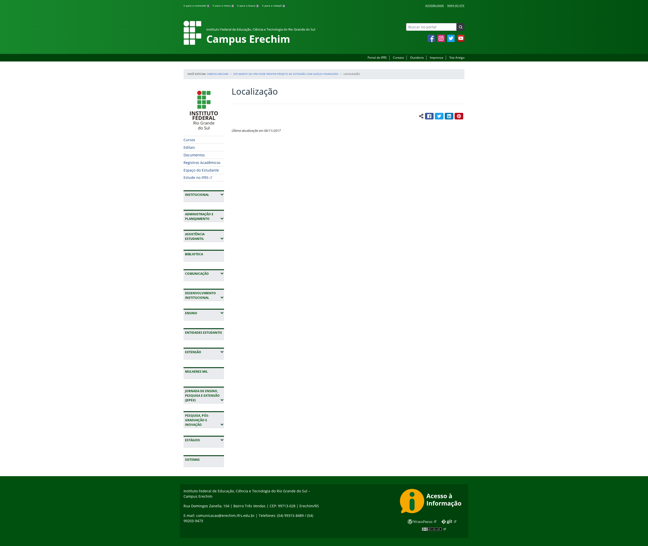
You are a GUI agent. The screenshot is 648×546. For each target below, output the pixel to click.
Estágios (204, 440)
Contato (398, 57)
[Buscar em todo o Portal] (460, 27)
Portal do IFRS (377, 57)
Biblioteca (194, 254)
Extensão (204, 352)
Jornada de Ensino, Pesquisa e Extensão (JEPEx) (204, 395)
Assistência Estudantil (204, 236)
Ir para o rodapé (273, 5)
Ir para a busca (247, 5)
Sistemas (192, 459)
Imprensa (436, 57)
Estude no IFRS (196, 177)
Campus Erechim (217, 74)
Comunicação (204, 273)
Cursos (189, 139)
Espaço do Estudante (201, 170)
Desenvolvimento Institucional (204, 295)
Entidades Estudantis (203, 332)
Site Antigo (456, 57)
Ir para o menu (223, 5)
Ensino (204, 313)
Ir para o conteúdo (196, 5)
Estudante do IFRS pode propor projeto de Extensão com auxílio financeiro (285, 74)
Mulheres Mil (196, 371)
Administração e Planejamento (204, 216)
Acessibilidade (434, 5)
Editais (189, 147)
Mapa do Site (455, 5)
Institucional (204, 194)
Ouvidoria (417, 57)
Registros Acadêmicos (202, 162)
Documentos (194, 155)
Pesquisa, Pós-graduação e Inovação (204, 420)
